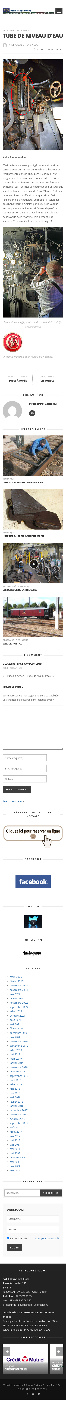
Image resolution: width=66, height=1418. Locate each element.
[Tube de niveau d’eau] (33, 104)
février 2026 (16, 981)
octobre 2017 (17, 1118)
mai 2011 (15, 1149)
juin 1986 (15, 1170)
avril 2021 (15, 1024)
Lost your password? (47, 1238)
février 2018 (16, 1101)
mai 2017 (15, 1140)
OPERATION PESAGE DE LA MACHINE (23, 482)
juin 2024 (15, 994)
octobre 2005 (17, 1157)
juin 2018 (15, 1088)
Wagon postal (12, 643)
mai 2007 (15, 1153)
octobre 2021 (17, 1015)
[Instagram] (33, 1393)
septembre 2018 (19, 1075)
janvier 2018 (17, 1106)
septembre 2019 (19, 1045)
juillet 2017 (16, 1131)
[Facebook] (27, 1393)
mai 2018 (15, 1093)
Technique (23, 30)
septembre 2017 (19, 1123)
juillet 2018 (16, 1084)
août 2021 (15, 1020)
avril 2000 (15, 1166)
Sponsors (9, 1366)
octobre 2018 (17, 1071)
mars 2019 (16, 1058)
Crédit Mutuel (15, 1369)
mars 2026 (16, 977)
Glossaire (8, 30)
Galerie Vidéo (10, 586)
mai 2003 (15, 1162)
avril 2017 (15, 1144)
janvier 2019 (17, 1063)
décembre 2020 (18, 1032)
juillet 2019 (16, 1050)
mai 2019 (15, 1054)
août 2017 (15, 1127)
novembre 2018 (19, 1067)
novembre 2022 (19, 1002)
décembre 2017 (18, 1110)
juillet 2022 (16, 1011)
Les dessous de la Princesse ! (20, 589)
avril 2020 (15, 1037)
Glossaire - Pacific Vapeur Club (22, 663)
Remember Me (18, 1238)
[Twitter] (38, 1393)
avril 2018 (15, 1097)
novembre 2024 (19, 989)
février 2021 (16, 1028)
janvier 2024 (17, 998)
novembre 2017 (19, 1114)
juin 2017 (15, 1136)
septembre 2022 (19, 1007)
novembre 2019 (19, 1041)
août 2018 (15, 1080)
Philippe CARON (16, 45)
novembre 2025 (19, 985)
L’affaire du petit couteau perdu (23, 536)
